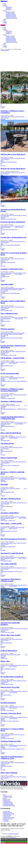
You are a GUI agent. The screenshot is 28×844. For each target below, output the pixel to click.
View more (3, 840)
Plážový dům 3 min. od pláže (11, 635)
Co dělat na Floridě (10, 13)
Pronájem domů (6, 811)
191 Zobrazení (4, 1)
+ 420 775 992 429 (5, 159)
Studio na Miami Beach (9, 650)
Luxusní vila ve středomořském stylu (13, 237)
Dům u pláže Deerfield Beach (11, 433)
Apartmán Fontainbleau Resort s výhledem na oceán (12, 757)
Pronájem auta (9, 9)
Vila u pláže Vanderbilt (9, 564)
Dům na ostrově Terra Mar (10, 687)
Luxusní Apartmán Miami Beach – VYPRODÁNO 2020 (13, 417)
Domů (4, 3)
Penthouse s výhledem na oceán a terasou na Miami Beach (12, 390)
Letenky (5, 21)
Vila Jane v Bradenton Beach (11, 498)
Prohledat (3, 50)
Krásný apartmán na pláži (10, 373)
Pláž (19, 49)
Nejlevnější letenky (7, 814)
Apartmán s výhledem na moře (11, 401)
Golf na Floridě (6, 816)
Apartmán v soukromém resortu (12, 269)
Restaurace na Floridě (10, 14)
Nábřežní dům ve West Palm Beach (13, 154)
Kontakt (5, 22)
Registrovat (3, 25)
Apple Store (5, 819)
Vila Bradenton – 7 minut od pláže (12, 358)
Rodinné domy (9, 7)
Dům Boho (4, 484)
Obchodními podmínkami (13, 833)
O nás (4, 4)
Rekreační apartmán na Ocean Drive (13, 539)
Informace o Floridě (10, 12)
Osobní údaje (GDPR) (8, 803)
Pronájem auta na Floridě (8, 813)
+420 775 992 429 (4, 117)
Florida (4, 10)
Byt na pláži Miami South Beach (12, 677)
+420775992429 (18, 274)
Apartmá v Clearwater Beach (11, 713)
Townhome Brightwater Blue (11, 741)
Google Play (6, 821)
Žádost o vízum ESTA (8, 818)
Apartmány (8, 8)
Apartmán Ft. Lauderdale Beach (12, 553)
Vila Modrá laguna (7, 443)
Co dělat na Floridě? (7, 797)
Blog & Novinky (7, 799)
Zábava (4, 19)
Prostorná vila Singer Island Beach (13, 222)
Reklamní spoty (6, 800)
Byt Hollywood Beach (8, 703)
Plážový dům (5, 661)
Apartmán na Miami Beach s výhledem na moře (11, 580)
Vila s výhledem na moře (9, 313)
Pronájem (5, 5)
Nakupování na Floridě (11, 15)
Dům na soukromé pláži (9, 458)
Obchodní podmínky (7, 802)
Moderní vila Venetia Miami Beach (13, 168)
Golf (4, 20)
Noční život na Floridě (11, 16)
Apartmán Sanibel (7, 284)
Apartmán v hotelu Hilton (10, 513)
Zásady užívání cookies (8, 804)
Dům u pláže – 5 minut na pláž (11, 523)
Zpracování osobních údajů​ (9, 805)
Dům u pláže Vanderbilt (9, 773)
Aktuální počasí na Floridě (11, 18)
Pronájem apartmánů (7, 812)
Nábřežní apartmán (7, 329)
